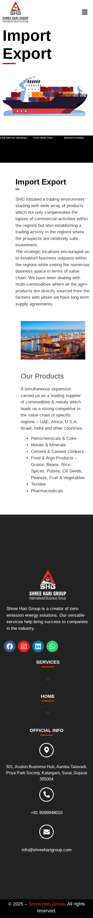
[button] (48, 679)
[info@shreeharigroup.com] (46, 832)
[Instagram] (24, 646)
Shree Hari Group (46, 903)
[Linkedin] (38, 646)
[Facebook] (10, 646)
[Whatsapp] (52, 646)
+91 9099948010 (47, 812)
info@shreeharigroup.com (47, 849)
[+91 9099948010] (46, 794)
